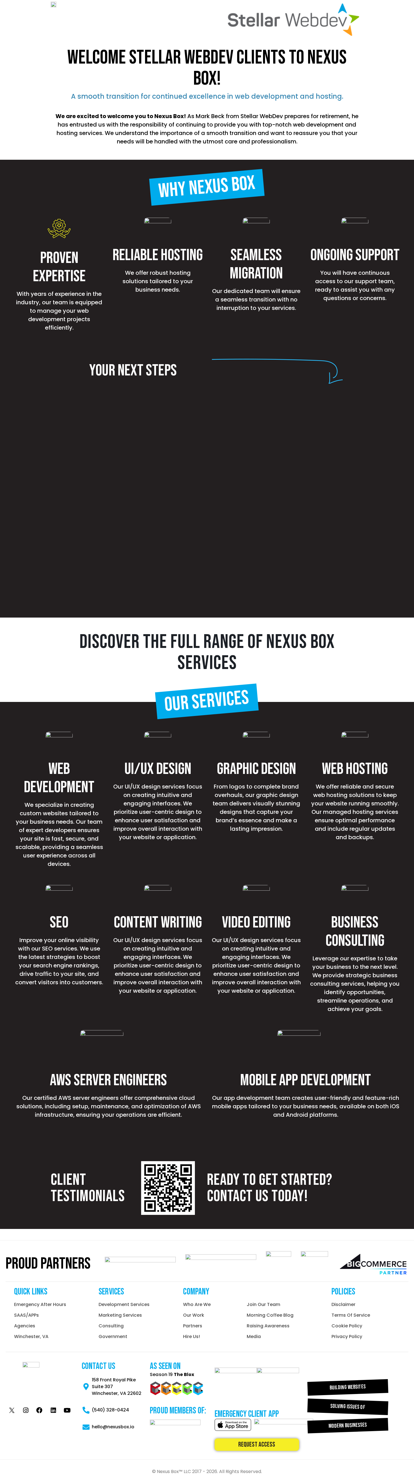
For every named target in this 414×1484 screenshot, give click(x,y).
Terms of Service (350, 1315)
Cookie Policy (346, 1326)
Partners (192, 1326)
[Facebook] (39, 1410)
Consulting (111, 1326)
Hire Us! (191, 1336)
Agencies (24, 1326)
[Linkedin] (53, 1410)
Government (113, 1336)
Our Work (193, 1315)
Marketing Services (120, 1315)
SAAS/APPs (26, 1315)
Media (254, 1336)
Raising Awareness (268, 1326)
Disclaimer (343, 1304)
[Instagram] (25, 1410)
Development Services (124, 1304)
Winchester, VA (31, 1336)
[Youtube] (67, 1410)
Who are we (197, 1304)
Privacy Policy (346, 1336)
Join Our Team (263, 1304)
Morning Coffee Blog (270, 1315)
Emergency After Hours (40, 1304)
